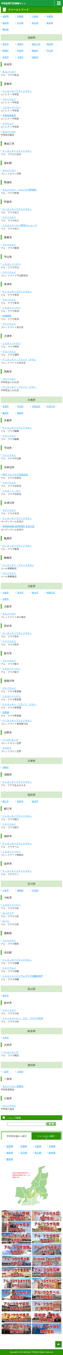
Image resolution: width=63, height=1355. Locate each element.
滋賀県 (5, 16)
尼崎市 (5, 767)
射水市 (5, 995)
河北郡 (35, 890)
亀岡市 (5, 412)
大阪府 (35, 16)
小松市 (5, 890)
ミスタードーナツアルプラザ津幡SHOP (22, 976)
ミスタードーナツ (11, 107)
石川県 (20, 22)
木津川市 (51, 406)
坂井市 (35, 801)
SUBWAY (7, 315)
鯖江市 (5, 801)
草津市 (5, 57)
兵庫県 (50, 16)
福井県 (5, 22)
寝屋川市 (51, 592)
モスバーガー (9, 71)
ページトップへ (58, 1344)
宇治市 (20, 406)
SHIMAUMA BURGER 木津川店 (18, 526)
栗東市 (35, 50)
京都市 (5, 406)
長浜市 (5, 44)
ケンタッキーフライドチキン (17, 91)
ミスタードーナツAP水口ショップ (19, 225)
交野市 (5, 599)
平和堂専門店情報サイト (13, 3)
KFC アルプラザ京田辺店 (15, 474)
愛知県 (5, 29)
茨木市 (20, 592)
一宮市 (5, 1071)
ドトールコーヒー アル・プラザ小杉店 (22, 1018)
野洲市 (5, 50)
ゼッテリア (8, 912)
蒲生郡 (50, 44)
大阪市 (5, 592)
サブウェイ (8, 123)
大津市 (20, 57)
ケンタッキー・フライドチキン (18, 565)
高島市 (35, 57)
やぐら (5, 921)
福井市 (20, 801)
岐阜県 (50, 22)
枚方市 (35, 592)
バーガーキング (10, 739)
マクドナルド (9, 99)
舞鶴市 (20, 412)
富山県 (35, 22)
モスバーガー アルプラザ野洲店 (19, 189)
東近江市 (36, 44)
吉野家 (5, 712)
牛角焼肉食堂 (9, 115)
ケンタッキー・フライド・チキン (19, 359)
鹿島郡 (20, 890)
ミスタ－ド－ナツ (11, 490)
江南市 (20, 1071)
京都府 (20, 16)
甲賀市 (20, 50)
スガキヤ (6, 747)
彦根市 (20, 44)
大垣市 (5, 1037)
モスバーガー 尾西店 (12, 1086)
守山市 (50, 50)
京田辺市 (36, 406)
